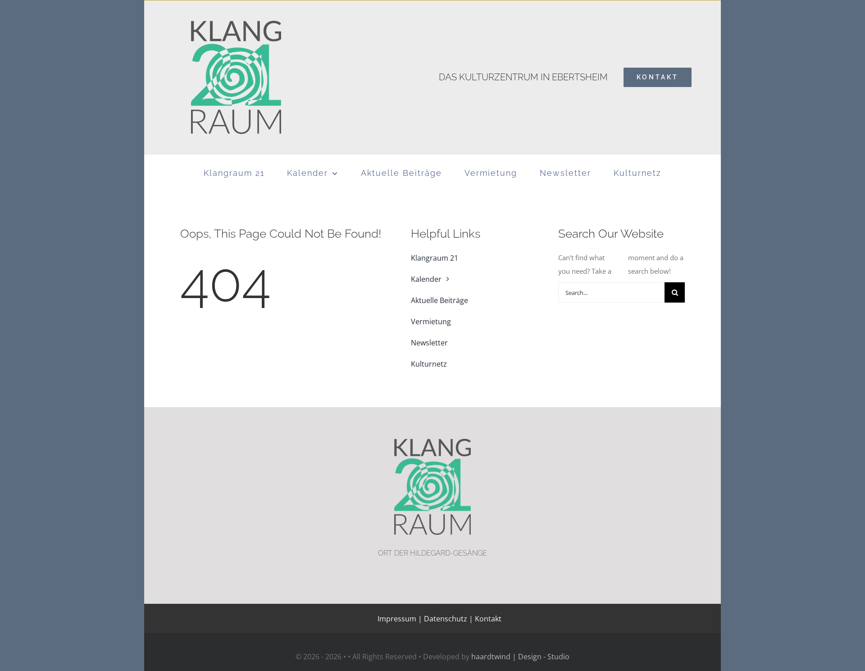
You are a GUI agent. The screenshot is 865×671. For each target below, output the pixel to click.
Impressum (397, 619)
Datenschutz (445, 619)
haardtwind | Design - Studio (520, 657)
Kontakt (487, 619)
